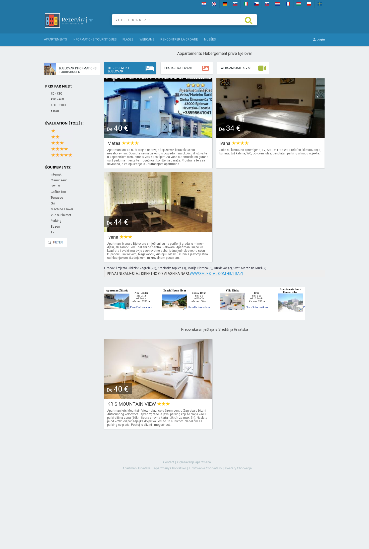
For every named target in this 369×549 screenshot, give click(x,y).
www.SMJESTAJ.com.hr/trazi (216, 274)
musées (210, 39)
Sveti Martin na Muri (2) (249, 268)
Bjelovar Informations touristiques (77, 70)
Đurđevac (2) (223, 268)
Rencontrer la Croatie (179, 39)
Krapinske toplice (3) (172, 268)
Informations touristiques (94, 39)
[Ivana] (270, 136)
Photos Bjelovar (178, 68)
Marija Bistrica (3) (200, 268)
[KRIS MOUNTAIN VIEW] (158, 397)
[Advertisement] (214, 491)
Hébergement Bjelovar (118, 69)
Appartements (55, 39)
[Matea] (158, 136)
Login (320, 39)
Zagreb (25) (148, 268)
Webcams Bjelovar (236, 68)
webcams (147, 39)
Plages (128, 39)
